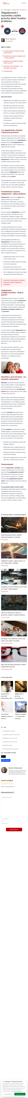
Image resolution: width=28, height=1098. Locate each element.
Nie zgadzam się (8, 1094)
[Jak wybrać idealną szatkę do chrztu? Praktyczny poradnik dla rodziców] (7, 706)
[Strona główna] (1, 9)
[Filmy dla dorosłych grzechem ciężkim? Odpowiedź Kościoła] (14, 654)
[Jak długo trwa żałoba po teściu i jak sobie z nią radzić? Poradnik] (14, 628)
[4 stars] (9, 783)
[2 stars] (5, 783)
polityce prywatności (16, 1091)
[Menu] (22, 3)
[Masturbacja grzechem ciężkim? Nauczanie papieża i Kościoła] (14, 525)
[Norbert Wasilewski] (3, 40)
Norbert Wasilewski (11, 39)
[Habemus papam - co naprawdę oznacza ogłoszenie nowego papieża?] (21, 706)
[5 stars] (12, 783)
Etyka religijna (7, 9)
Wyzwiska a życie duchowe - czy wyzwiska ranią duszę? (13, 67)
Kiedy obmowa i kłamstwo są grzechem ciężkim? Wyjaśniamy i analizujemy (14, 282)
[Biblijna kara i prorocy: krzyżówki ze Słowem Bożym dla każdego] (21, 686)
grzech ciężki (10, 391)
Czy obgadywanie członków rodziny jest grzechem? (14, 51)
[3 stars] (7, 783)
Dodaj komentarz (14, 829)
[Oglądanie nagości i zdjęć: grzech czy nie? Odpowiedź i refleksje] (14, 551)
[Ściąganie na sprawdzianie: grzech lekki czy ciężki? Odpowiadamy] (14, 576)
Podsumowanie (8, 71)
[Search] (25, 3)
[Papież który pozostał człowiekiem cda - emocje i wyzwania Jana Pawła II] (7, 686)
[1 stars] (2, 783)
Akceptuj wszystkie (20, 1094)
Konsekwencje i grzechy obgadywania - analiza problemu (14, 57)
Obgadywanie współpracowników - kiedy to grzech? (14, 62)
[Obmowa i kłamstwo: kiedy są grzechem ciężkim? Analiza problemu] (14, 602)
